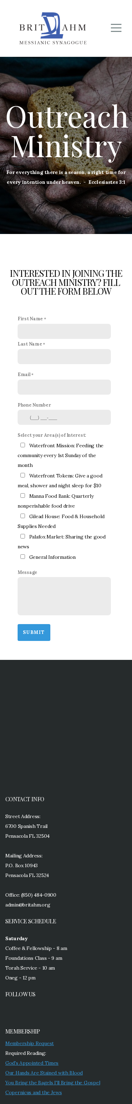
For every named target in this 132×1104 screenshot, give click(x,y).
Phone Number (34, 405)
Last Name (30, 344)
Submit (34, 632)
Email (24, 374)
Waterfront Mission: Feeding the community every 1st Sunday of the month (60, 455)
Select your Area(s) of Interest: (52, 435)
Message (27, 572)
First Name (30, 318)
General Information (52, 557)
